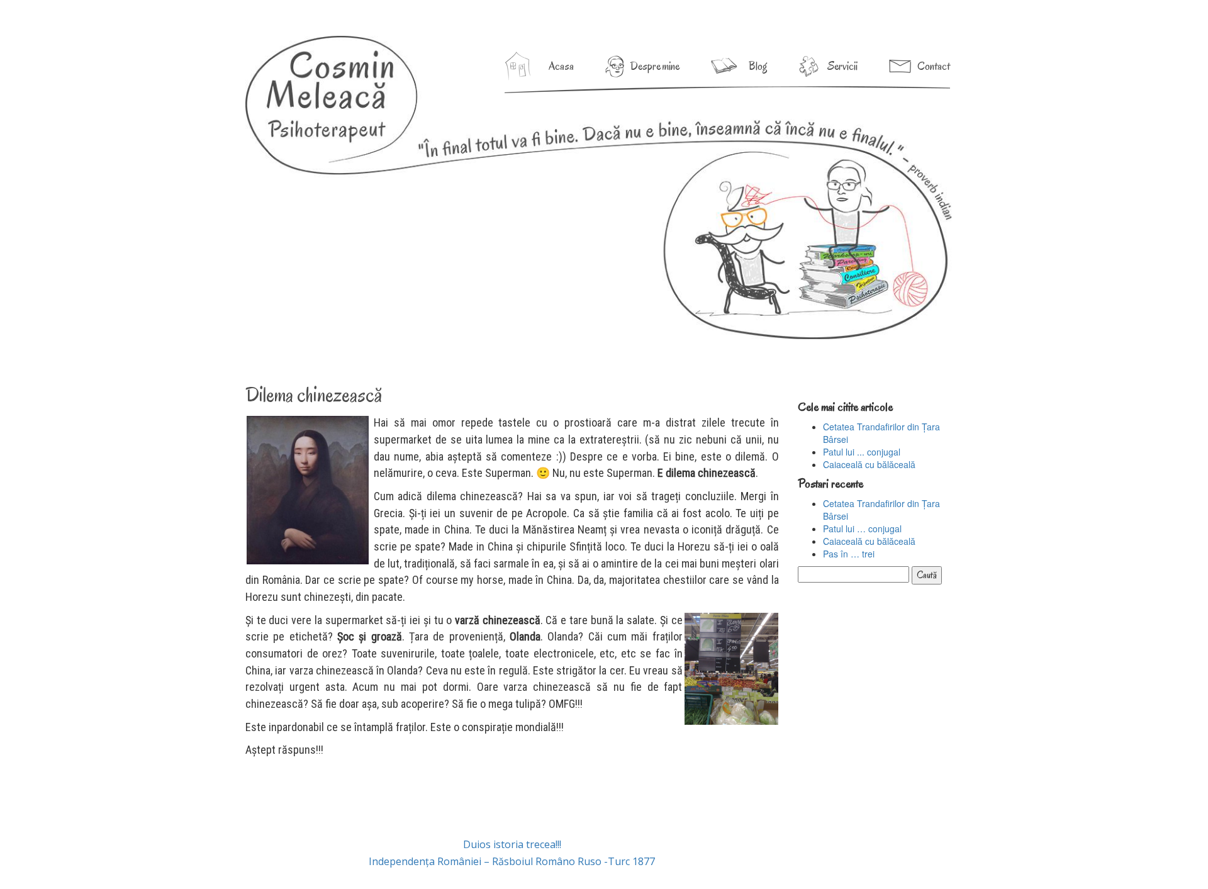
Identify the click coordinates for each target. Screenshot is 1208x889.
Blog (758, 66)
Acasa (561, 66)
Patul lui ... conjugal (861, 451)
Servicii (842, 66)
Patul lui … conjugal (862, 528)
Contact (933, 66)
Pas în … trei (849, 553)
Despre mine (655, 66)
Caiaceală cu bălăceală (869, 464)
